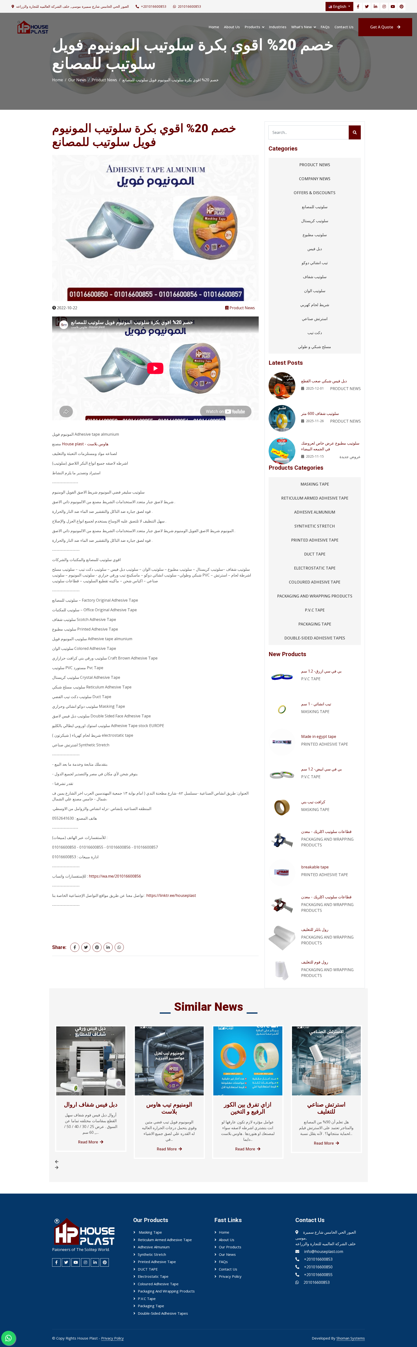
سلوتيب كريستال (314, 220)
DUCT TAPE (314, 554)
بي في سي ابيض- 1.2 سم (321, 769)
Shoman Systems (350, 1338)
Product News (104, 79)
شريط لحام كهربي (314, 304)
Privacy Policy (230, 1276)
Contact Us (344, 26)
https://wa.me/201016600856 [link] (115, 876)
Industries (277, 26)
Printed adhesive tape (314, 540)
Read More (88, 1142)
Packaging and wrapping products (314, 596)
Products (252, 26)
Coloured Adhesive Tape (314, 582)
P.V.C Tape (315, 610)
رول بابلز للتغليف (314, 929)
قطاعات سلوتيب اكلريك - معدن (326, 831)
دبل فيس (314, 248)
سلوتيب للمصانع (314, 206)
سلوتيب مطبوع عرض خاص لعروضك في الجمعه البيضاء (330, 446)
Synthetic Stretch (314, 526)
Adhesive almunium (314, 512)
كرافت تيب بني (313, 801)
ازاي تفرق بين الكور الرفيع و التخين (247, 1108)
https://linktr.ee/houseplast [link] (171, 895)
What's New (301, 26)
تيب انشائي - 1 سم (316, 704)
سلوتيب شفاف (315, 276)
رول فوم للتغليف (314, 962)
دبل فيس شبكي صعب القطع (324, 381)
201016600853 (189, 6)
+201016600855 (318, 1274)
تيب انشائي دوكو (315, 262)
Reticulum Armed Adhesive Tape (314, 498)
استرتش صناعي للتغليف (326, 1108)
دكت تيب (314, 332)
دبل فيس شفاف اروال (91, 1104)
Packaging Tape (314, 624)
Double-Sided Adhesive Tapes (314, 638)
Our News (77, 79)
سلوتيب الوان (314, 290)
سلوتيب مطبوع (315, 234)
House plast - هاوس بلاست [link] (85, 444)
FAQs (325, 26)
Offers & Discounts (314, 192)
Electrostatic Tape (314, 568)
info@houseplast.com (323, 1251)
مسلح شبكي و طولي (314, 346)
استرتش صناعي (314, 318)
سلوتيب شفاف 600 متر (320, 413)
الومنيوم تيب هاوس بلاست (169, 1108)
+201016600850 (318, 1267)
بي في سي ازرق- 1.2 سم (321, 671)
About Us (232, 26)
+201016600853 (153, 6)
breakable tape (315, 867)
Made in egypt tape (318, 736)
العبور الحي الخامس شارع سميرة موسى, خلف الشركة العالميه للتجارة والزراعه (72, 6)
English (339, 6)
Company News (314, 178)
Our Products (230, 1246)
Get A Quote (381, 27)
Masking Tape (314, 484)
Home (214, 26)
